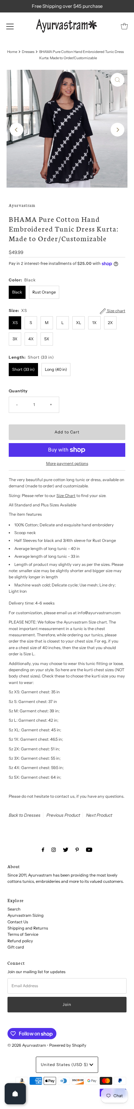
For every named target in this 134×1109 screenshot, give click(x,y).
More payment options (67, 463)
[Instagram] (53, 850)
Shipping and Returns (27, 928)
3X (14, 339)
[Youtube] (89, 850)
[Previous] (16, 129)
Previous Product (63, 815)
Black (17, 292)
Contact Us (17, 922)
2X (110, 322)
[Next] (117, 129)
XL (78, 322)
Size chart (115, 310)
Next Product (99, 815)
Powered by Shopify (67, 1045)
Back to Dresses (25, 815)
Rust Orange (44, 292)
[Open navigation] (10, 26)
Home (12, 52)
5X (46, 339)
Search (14, 909)
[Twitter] (65, 850)
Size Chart (65, 495)
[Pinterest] (77, 850)
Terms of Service (22, 934)
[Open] (15, 1093)
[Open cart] (124, 26)
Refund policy (20, 941)
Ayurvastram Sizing (25, 915)
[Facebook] (43, 850)
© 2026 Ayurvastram (26, 1045)
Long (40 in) (56, 369)
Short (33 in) (23, 369)
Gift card (15, 947)
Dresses (28, 52)
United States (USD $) (65, 1064)
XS (15, 322)
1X (94, 322)
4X (31, 339)
